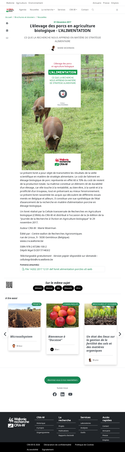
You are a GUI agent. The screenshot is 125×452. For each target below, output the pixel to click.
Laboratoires (86, 423)
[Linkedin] (7, 30)
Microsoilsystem (21, 336)
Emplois (115, 3)
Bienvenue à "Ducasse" (56, 338)
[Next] (119, 334)
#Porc (78, 288)
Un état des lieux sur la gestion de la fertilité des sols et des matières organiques (100, 343)
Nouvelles (34, 9)
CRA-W (72, 9)
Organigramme (43, 432)
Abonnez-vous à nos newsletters (62, 380)
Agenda (22, 9)
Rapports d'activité (66, 435)
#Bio (58, 288)
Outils (83, 432)
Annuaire (97, 3)
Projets (61, 426)
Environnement (36, 3)
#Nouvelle (68, 288)
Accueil (8, 17)
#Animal (49, 288)
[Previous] (5, 334)
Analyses (84, 428)
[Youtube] (70, 394)
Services (61, 9)
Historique (41, 423)
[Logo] (18, 422)
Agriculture (21, 3)
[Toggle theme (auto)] (117, 9)
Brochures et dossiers (25, 17)
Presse (106, 3)
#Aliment (38, 288)
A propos (40, 428)
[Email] (7, 38)
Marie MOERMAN (65, 48)
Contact (85, 9)
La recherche (47, 9)
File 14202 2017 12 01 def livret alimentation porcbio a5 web (58, 269)
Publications (64, 431)
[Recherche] (97, 9)
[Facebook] (7, 23)
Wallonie (10, 3)
